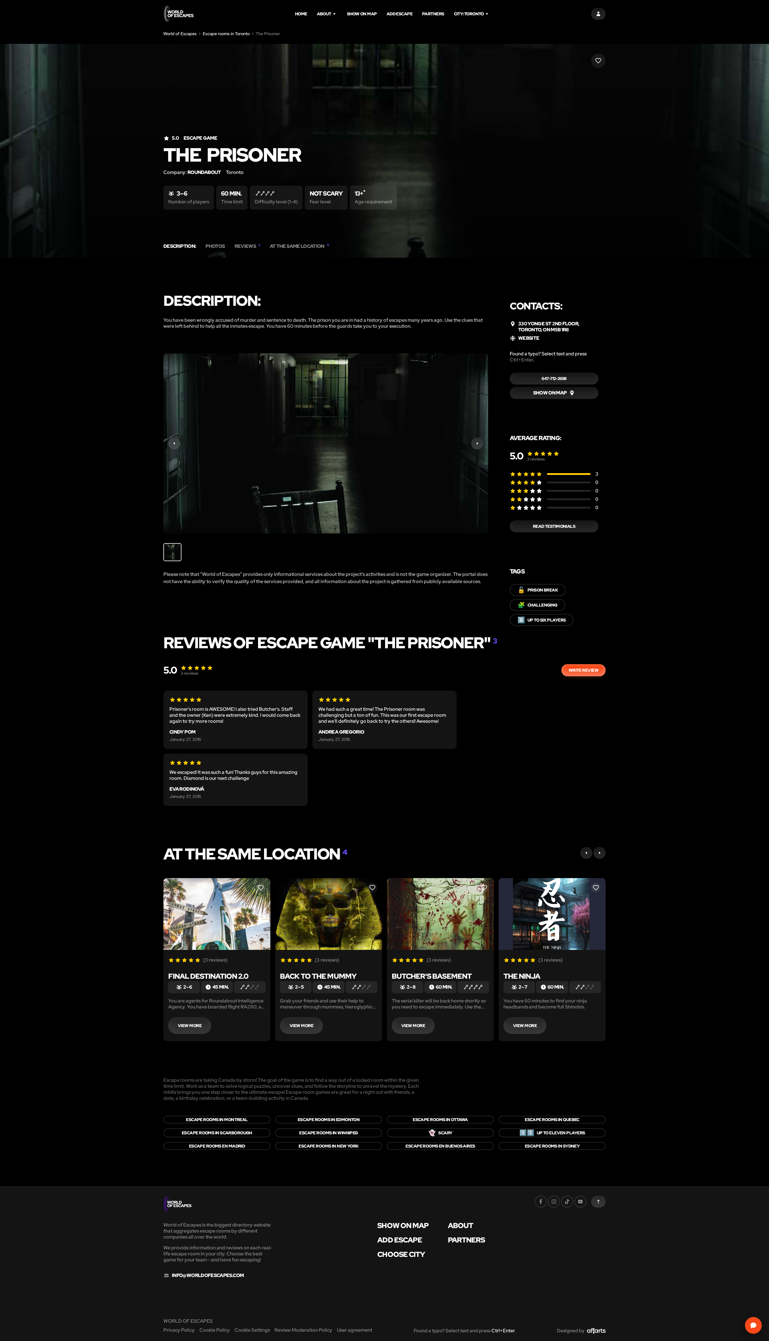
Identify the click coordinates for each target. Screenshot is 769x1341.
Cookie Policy (214, 1330)
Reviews (247, 246)
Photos (215, 246)
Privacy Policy (179, 1330)
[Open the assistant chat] (753, 1325)
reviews (536, 459)
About (324, 14)
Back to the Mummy (318, 976)
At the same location (299, 246)
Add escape (399, 13)
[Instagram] (554, 1202)
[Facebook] (541, 1202)
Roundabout (204, 172)
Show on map (362, 13)
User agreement (354, 1330)
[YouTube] (580, 1202)
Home (301, 13)
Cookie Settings (252, 1330)
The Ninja (521, 976)
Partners (433, 13)
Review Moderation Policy (303, 1330)
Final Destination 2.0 (208, 976)
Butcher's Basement (432, 976)
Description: (179, 246)
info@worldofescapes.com (208, 1276)
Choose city (401, 1254)
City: (469, 14)
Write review (583, 670)
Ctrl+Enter (521, 360)
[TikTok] (567, 1202)
